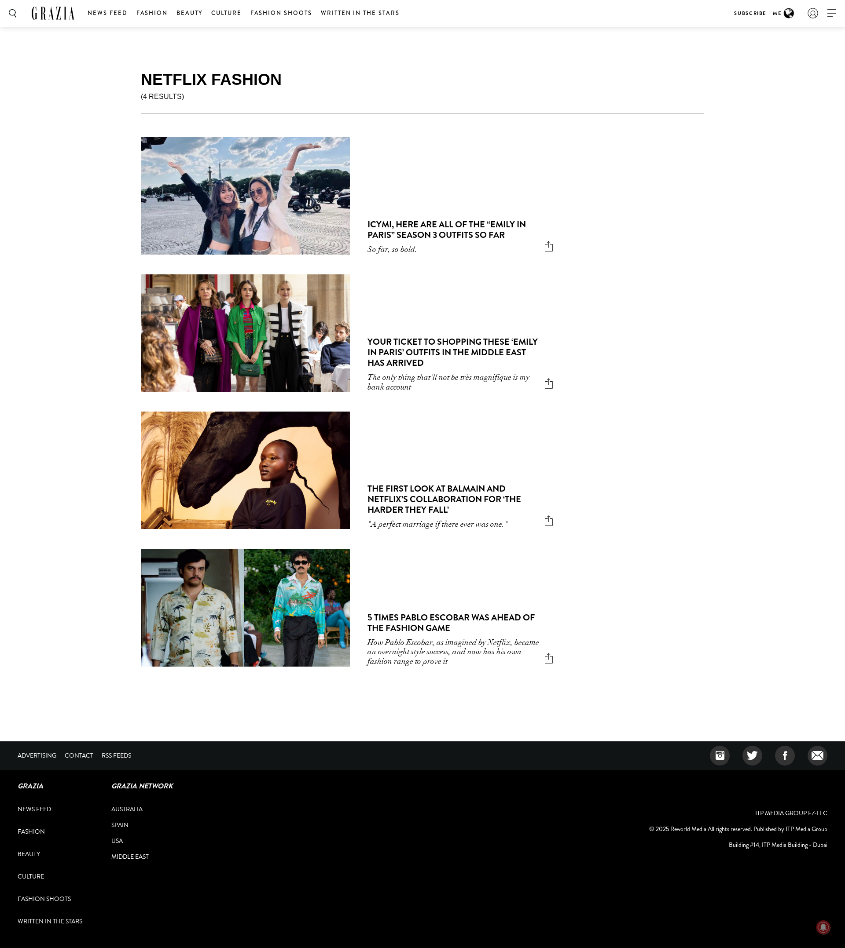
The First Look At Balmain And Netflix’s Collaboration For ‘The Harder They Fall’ (444, 499)
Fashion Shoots (281, 13)
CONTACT (79, 755)
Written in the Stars (360, 13)
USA (117, 840)
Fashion (152, 13)
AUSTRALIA (127, 809)
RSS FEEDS (116, 755)
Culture (226, 13)
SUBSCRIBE (750, 13)
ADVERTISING (37, 755)
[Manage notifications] (823, 927)
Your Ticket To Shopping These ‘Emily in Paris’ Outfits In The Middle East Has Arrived (452, 352)
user (813, 13)
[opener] (831, 13)
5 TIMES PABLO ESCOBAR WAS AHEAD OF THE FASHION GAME (451, 622)
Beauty (189, 13)
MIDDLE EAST (130, 856)
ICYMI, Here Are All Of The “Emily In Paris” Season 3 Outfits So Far (446, 229)
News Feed (108, 13)
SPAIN (120, 824)
